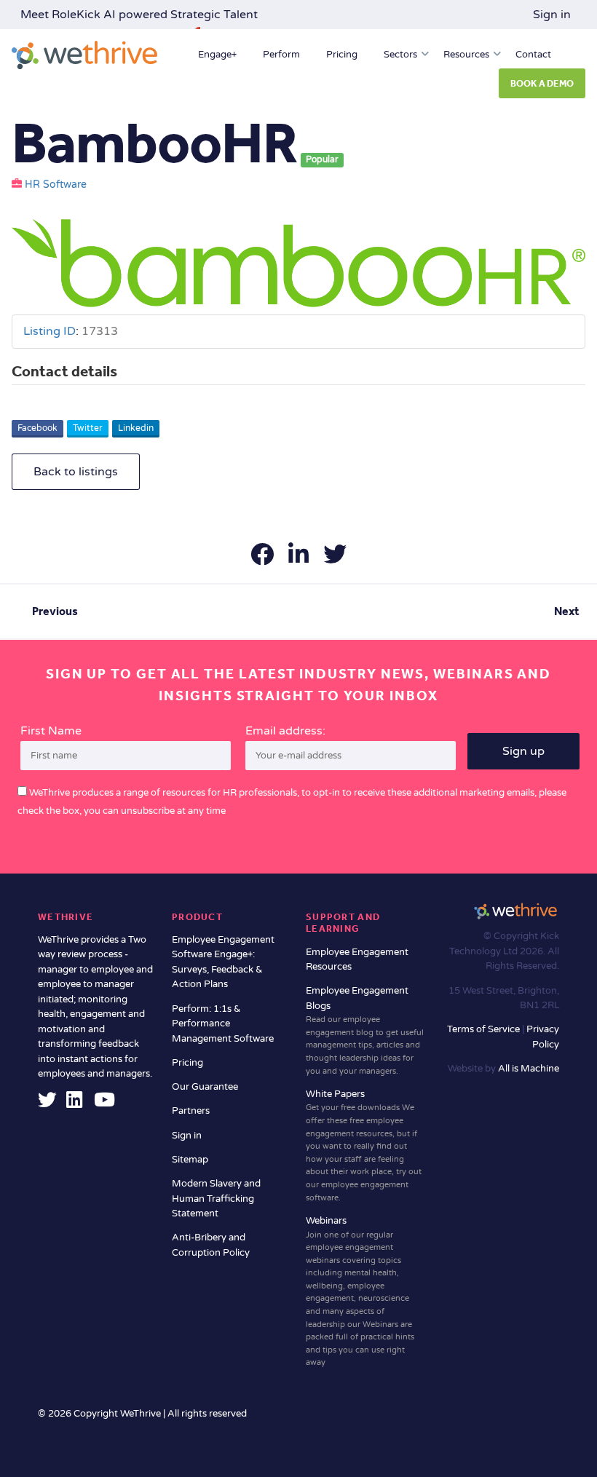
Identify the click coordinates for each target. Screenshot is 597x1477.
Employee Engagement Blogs (365, 1030)
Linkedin (136, 428)
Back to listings (75, 471)
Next (567, 611)
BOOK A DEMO (542, 83)
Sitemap (190, 1159)
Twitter (88, 428)
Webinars (360, 1291)
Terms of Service (484, 1029)
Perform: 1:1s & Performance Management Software (223, 1024)
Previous (55, 611)
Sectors (400, 54)
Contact (533, 54)
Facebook (37, 428)
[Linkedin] (74, 1103)
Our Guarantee (205, 1087)
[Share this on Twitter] (334, 559)
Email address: (285, 731)
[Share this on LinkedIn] (299, 559)
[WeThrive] (84, 55)
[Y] (104, 1103)
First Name (51, 731)
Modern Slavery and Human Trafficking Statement (216, 1198)
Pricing (341, 54)
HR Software (56, 185)
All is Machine (528, 1068)
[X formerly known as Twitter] (47, 1103)
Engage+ (217, 54)
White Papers (364, 1145)
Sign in (552, 14)
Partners (191, 1111)
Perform (281, 54)
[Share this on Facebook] (263, 559)
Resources (466, 54)
